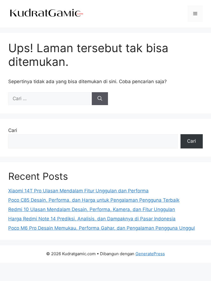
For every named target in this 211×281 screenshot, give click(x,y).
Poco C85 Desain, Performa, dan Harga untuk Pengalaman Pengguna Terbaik (93, 200)
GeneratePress (150, 253)
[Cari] (100, 98)
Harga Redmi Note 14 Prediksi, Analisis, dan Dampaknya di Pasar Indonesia (92, 218)
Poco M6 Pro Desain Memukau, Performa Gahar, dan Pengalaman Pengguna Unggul (101, 228)
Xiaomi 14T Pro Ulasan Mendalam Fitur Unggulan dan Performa (78, 190)
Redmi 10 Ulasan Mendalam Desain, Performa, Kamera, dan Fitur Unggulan (91, 209)
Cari (12, 130)
